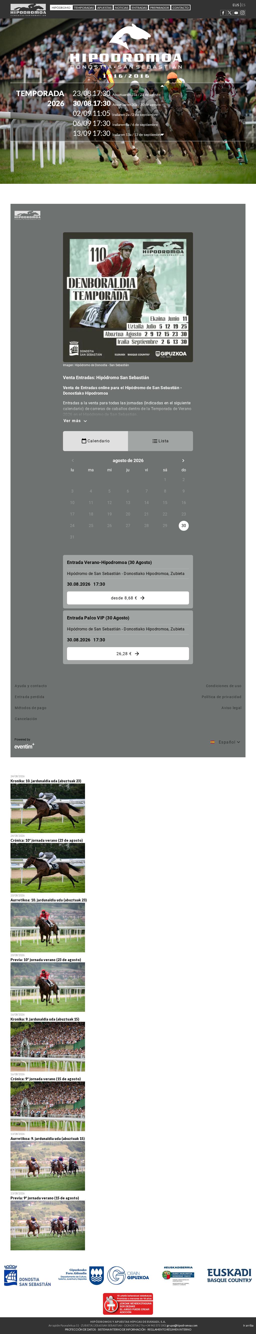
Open (128, 803)
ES (244, 5)
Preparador (159, 7)
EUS (236, 5)
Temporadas (84, 7)
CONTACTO (180, 7)
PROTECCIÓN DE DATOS (80, 1329)
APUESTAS (104, 7)
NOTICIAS (121, 7)
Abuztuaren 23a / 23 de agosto (125, 94)
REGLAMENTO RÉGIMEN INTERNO (169, 1329)
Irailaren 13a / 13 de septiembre (126, 134)
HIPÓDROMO (61, 7)
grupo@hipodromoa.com (182, 1325)
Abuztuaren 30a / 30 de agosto (125, 104)
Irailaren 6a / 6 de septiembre (124, 124)
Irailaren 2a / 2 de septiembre (124, 114)
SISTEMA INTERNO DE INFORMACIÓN (122, 1329)
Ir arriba (248, 1325)
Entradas (139, 7)
